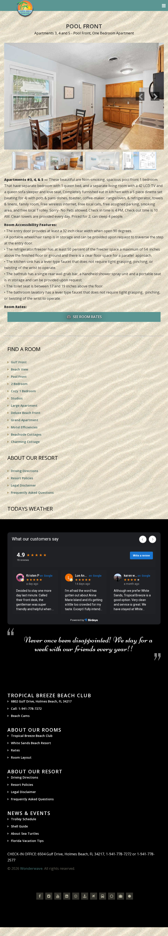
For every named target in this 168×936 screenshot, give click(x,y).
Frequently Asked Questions (32, 492)
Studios (17, 398)
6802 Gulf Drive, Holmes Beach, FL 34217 (41, 701)
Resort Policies (22, 478)
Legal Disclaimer (23, 485)
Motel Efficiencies (24, 427)
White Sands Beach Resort (31, 743)
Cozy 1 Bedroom (23, 391)
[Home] (25, 8)
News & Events (29, 813)
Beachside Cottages (26, 434)
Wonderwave (31, 868)
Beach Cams (20, 716)
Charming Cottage (25, 442)
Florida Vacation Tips (27, 841)
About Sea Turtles (25, 833)
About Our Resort (35, 771)
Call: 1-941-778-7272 (26, 708)
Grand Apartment (24, 420)
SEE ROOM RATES (87, 316)
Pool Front (19, 376)
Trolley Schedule (23, 819)
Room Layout (21, 757)
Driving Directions (24, 471)
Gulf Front (19, 362)
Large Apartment (24, 405)
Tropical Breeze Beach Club (49, 695)
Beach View (19, 369)
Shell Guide (19, 826)
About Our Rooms (34, 729)
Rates (15, 750)
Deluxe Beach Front (25, 413)
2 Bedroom (19, 384)
